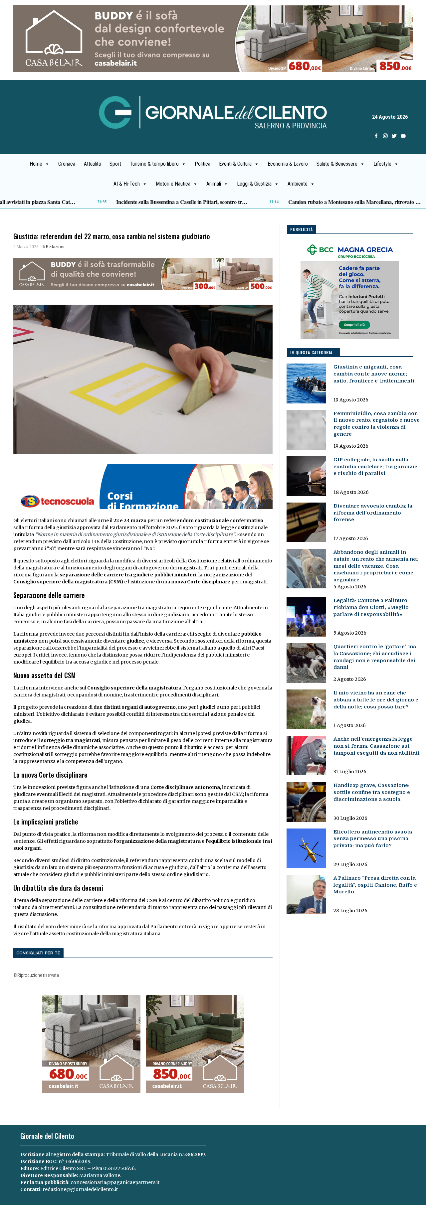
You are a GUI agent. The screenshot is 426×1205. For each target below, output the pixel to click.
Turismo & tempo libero (154, 164)
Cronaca (66, 164)
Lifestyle (382, 164)
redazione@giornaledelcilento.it (80, 1189)
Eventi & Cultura (235, 164)
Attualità (92, 164)
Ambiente (298, 184)
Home (36, 164)
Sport (115, 164)
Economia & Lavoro (288, 164)
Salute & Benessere (337, 164)
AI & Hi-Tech (126, 184)
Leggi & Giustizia (254, 184)
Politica (202, 164)
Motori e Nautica (173, 184)
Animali (213, 184)
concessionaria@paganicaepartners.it (115, 1182)
